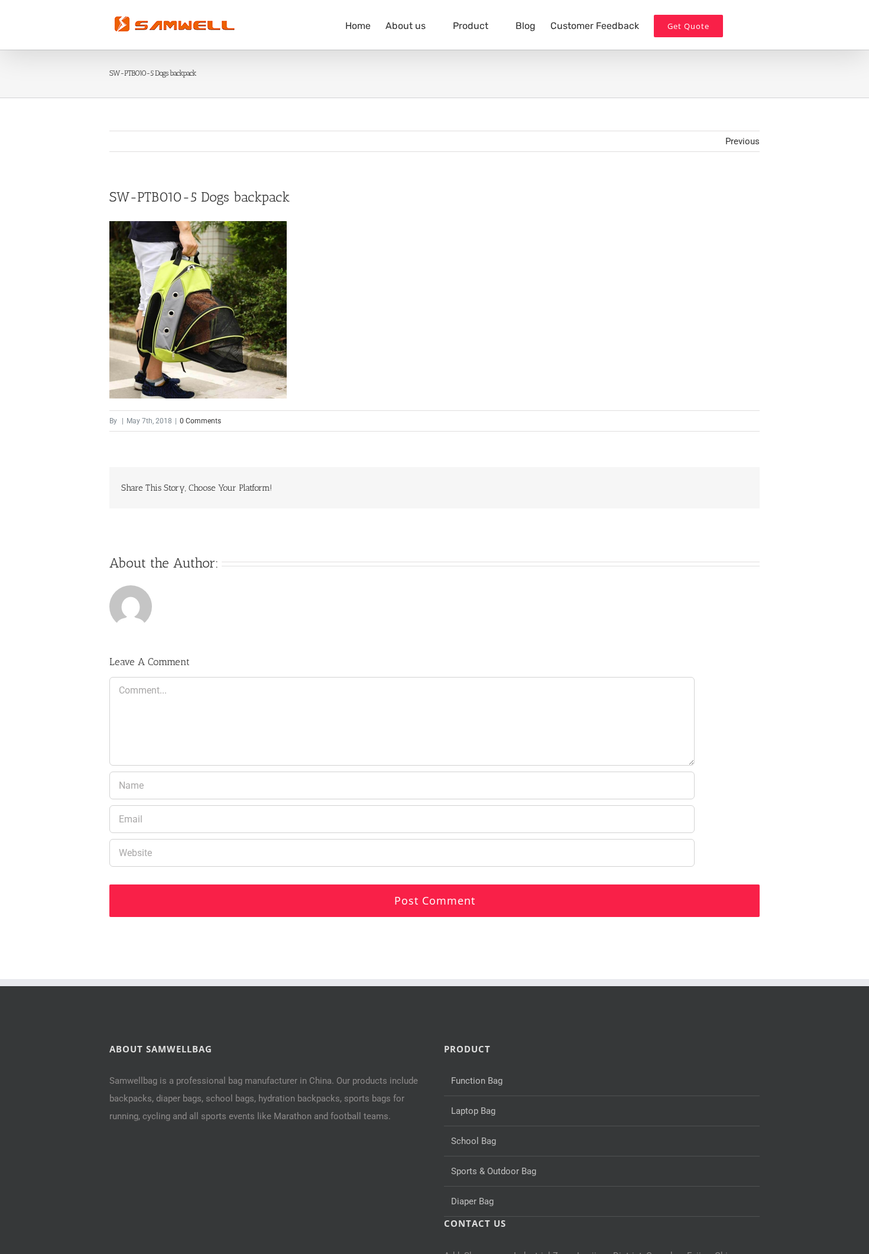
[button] (741, 25)
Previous (742, 141)
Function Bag (476, 1080)
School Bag (473, 1141)
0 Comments (200, 421)
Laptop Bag (473, 1111)
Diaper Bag (472, 1201)
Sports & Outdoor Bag (493, 1171)
